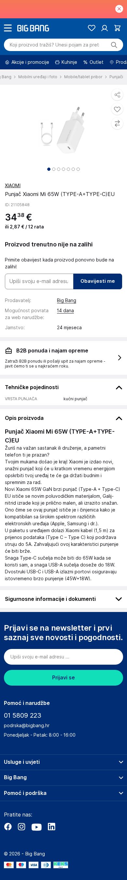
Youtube (36, 827)
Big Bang (66, 300)
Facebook (8, 827)
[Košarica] (117, 28)
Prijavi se (63, 677)
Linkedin (51, 827)
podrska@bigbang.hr (26, 725)
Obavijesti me (97, 281)
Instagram (21, 827)
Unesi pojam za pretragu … (54, 44)
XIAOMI (13, 185)
